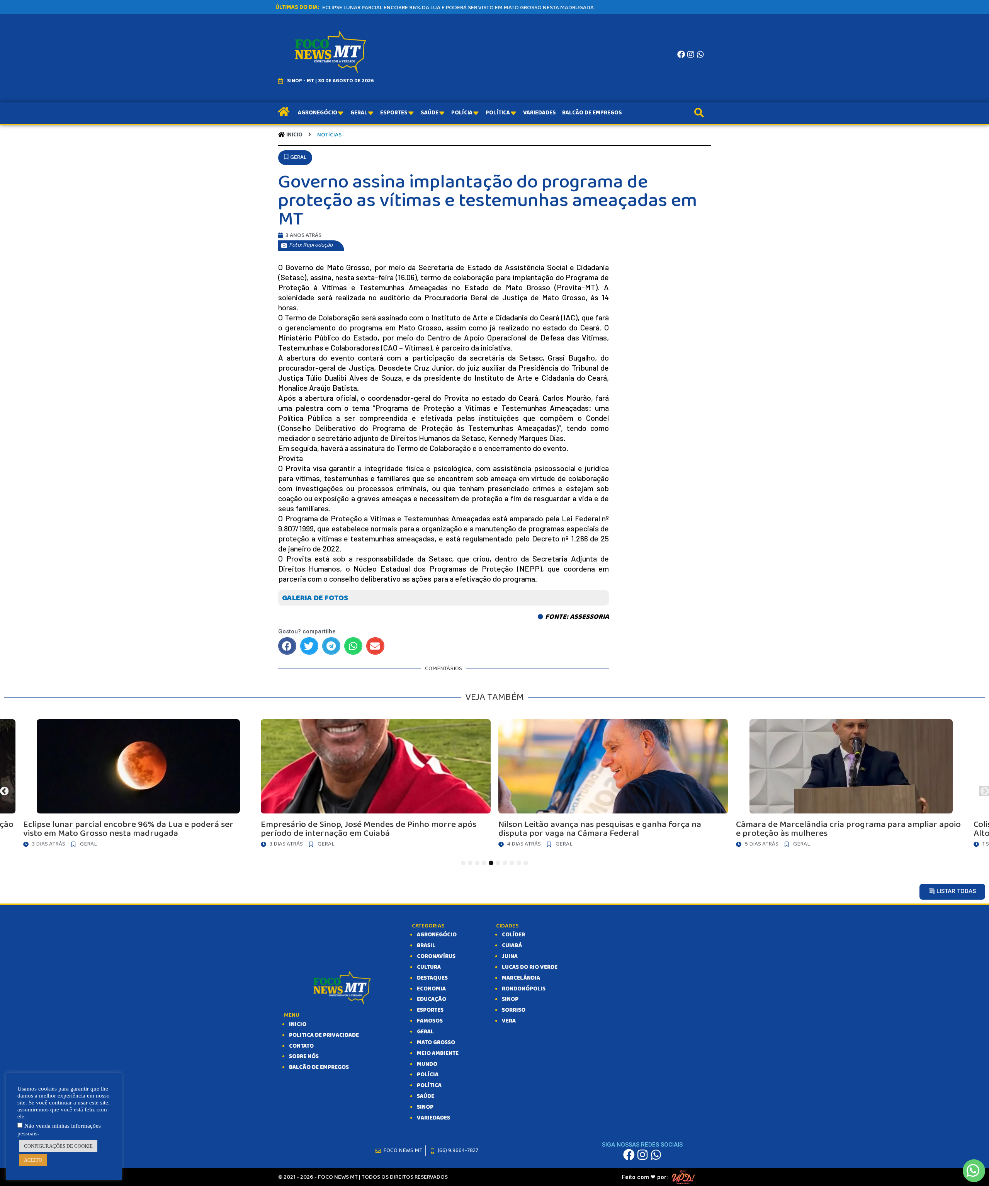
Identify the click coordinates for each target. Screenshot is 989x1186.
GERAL (425, 1031)
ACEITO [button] (33, 1160)
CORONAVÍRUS (436, 956)
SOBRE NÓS (304, 1056)
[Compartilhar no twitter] (309, 646)
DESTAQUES (432, 978)
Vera (509, 1021)
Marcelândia (521, 978)
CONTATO (301, 1046)
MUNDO (427, 1064)
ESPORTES (430, 1010)
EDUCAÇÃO (431, 999)
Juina (510, 956)
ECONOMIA (431, 989)
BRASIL (426, 945)
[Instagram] (691, 54)
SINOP (425, 1107)
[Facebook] (681, 54)
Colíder (513, 934)
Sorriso (513, 1010)
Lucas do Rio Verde (529, 967)
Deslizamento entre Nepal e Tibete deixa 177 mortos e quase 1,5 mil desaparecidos (437, 7)
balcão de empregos (319, 1067)
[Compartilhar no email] (375, 646)
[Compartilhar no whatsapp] (353, 646)
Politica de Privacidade (324, 1035)
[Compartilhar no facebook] (287, 646)
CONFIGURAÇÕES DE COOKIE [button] (58, 1146)
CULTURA (429, 967)
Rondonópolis (523, 989)
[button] (295, 157)
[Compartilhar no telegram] (331, 646)
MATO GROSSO (436, 1042)
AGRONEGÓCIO (437, 934)
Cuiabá (512, 945)
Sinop (510, 999)
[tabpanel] (613, 785)
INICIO (297, 1024)
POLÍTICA (429, 1085)
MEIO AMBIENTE (438, 1053)
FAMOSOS (430, 1021)
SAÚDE (425, 1096)
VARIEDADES (433, 1118)
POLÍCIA (427, 1074)
